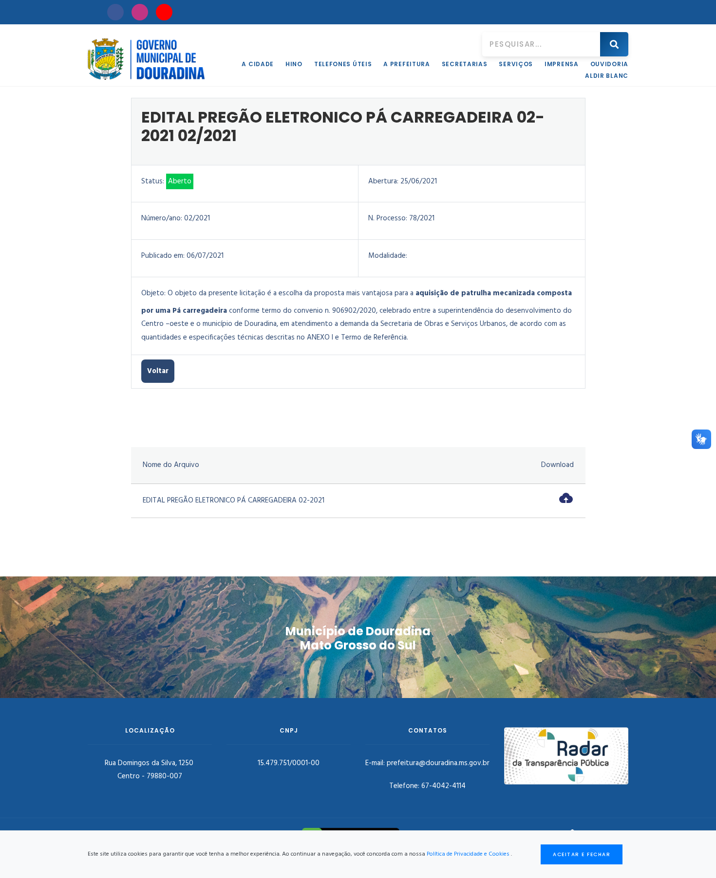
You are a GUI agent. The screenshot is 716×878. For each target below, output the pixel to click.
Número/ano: (161, 218)
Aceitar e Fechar (581, 854)
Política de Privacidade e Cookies (468, 854)
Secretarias (465, 64)
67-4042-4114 (443, 786)
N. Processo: (387, 218)
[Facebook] (115, 12)
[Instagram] (140, 12)
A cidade (258, 64)
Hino (293, 64)
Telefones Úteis (343, 64)
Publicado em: (163, 256)
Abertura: (383, 181)
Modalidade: (387, 256)
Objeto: (153, 293)
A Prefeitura (406, 64)
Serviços (516, 64)
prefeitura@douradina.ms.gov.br (438, 763)
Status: (152, 181)
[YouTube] (164, 12)
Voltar (158, 371)
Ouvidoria (609, 64)
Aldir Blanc (606, 76)
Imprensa (562, 64)
